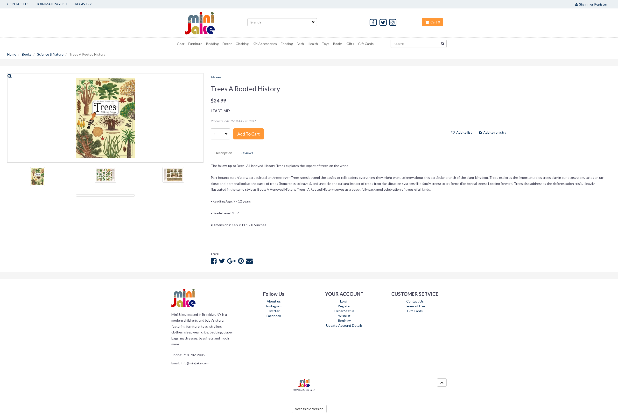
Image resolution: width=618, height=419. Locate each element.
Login (344, 301)
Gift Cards (415, 311)
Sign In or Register (592, 4)
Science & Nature (50, 54)
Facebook (274, 316)
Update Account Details (344, 325)
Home (11, 54)
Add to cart (248, 134)
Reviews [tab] (246, 153)
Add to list (463, 132)
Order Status (344, 311)
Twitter (274, 311)
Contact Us (415, 301)
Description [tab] (223, 153)
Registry (344, 320)
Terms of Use (415, 306)
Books (26, 54)
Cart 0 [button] (434, 22)
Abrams (216, 77)
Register (344, 306)
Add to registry (494, 132)
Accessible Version (309, 409)
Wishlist (344, 316)
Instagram (273, 306)
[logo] (206, 23)
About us (274, 301)
